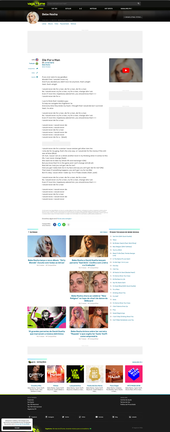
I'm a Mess (116, 289)
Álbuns (50, 24)
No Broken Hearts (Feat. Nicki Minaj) (124, 243)
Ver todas (103, 232)
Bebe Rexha (49, 14)
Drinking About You (119, 293)
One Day (115, 265)
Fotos (56, 24)
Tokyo (114, 240)
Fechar (17, 428)
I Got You (116, 269)
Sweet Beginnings (119, 313)
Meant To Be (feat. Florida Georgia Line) (124, 254)
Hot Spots (109, 8)
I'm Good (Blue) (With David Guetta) (124, 286)
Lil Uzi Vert (49, 63)
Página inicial (45, 20)
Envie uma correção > (65, 218)
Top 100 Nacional (33, 404)
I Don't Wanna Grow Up (120, 306)
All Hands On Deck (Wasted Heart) (124, 272)
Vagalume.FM (126, 8)
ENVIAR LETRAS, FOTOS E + (133, 17)
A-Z (80, 8)
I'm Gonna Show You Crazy (121, 276)
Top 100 (54, 8)
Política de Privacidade (128, 404)
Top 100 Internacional (34, 407)
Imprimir (33, 77)
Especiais (30, 400)
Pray (114, 310)
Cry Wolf (115, 296)
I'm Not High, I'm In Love (120, 262)
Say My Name (119, 282)
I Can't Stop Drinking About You (123, 316)
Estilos (68, 8)
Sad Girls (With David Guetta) (122, 236)
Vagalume (36, 3)
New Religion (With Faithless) (122, 247)
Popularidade (64, 24)
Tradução (32, 63)
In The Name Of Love (121, 259)
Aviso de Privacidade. (23, 424)
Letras (44, 24)
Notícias (93, 8)
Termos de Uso (125, 402)
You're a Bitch (117, 250)
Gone (114, 299)
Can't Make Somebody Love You (123, 320)
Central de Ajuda (126, 400)
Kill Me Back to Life (119, 279)
